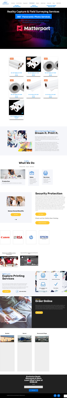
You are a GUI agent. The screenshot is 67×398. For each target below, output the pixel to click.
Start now (39, 312)
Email (33, 384)
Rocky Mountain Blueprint (5, 2)
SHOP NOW (58, 3)
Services (13, 3)
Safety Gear (43, 3)
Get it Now (41, 214)
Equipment (25, 3)
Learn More (6, 291)
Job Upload (32, 3)
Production (6, 181)
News (54, 3)
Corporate (49, 3)
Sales (31, 177)
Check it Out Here (42, 222)
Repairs (37, 3)
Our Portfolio (19, 3)
